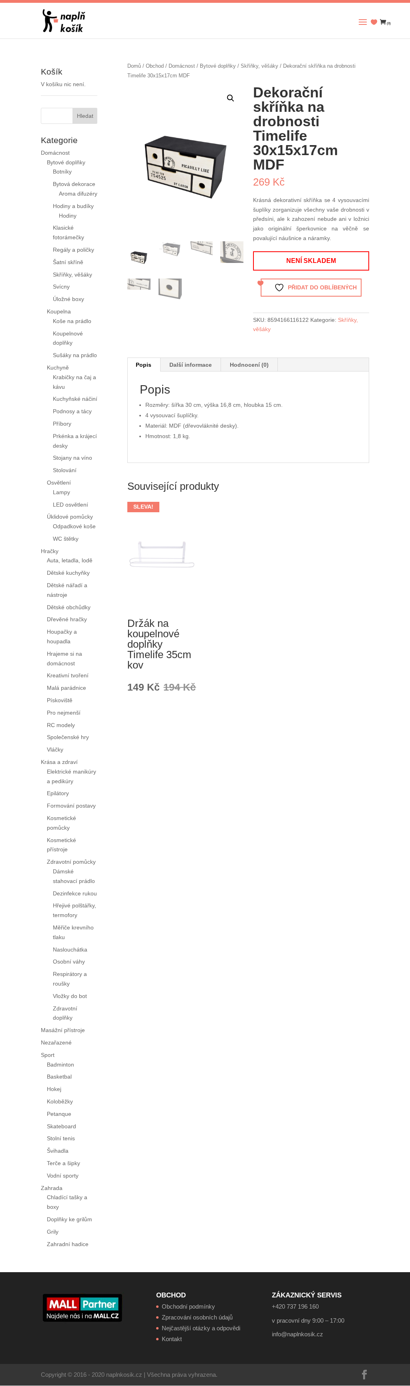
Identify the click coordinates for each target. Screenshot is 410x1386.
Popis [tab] (143, 365)
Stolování (64, 470)
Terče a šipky (63, 1163)
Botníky (62, 171)
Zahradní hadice (67, 1244)
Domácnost (182, 66)
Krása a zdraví (59, 762)
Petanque (59, 1114)
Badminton (60, 1064)
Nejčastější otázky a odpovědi (201, 1328)
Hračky (49, 551)
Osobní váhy (69, 961)
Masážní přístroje (63, 1030)
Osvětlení (59, 482)
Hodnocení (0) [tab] (249, 365)
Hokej (54, 1089)
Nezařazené (56, 1042)
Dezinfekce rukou (75, 893)
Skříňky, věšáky (259, 66)
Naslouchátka (70, 949)
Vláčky (55, 749)
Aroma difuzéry (78, 193)
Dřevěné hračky (67, 619)
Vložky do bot (70, 996)
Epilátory (58, 793)
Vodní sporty (62, 1175)
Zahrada (51, 1188)
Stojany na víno (72, 458)
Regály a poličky (73, 249)
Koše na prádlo (72, 321)
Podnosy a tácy (72, 411)
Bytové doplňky (218, 66)
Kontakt (172, 1338)
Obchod (155, 66)
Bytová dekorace (74, 184)
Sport (47, 1055)
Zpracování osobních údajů (197, 1317)
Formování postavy (71, 805)
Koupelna (59, 311)
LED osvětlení (70, 504)
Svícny (61, 286)
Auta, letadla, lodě (69, 560)
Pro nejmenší (63, 712)
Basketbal (59, 1076)
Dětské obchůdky (68, 607)
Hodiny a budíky (73, 206)
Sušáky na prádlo (75, 355)
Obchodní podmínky (188, 1306)
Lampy (61, 492)
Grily (52, 1231)
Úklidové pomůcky (70, 516)
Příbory (62, 423)
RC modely (61, 725)
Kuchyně (58, 367)
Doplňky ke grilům (69, 1219)
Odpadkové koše (74, 526)
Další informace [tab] (190, 365)
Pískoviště (59, 700)
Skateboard (61, 1126)
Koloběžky (60, 1101)
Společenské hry (68, 737)
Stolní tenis (61, 1138)
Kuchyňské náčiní (75, 399)
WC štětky (65, 538)
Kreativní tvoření (67, 675)
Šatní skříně (68, 262)
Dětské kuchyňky (68, 573)
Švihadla (57, 1151)
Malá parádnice (66, 688)
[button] (230, 98)
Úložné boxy (68, 299)
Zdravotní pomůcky (71, 862)
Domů (134, 66)
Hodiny (67, 215)
